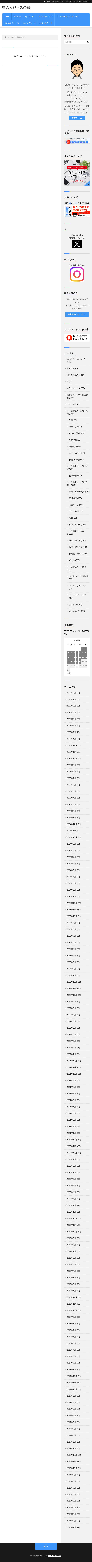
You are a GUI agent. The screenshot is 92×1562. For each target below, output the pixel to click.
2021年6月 (71, 1100)
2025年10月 (72, 759)
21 (80, 661)
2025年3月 (71, 805)
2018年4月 (71, 1350)
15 (83, 657)
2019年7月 (71, 1251)
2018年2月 (71, 1363)
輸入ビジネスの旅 (16, 7)
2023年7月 (71, 936)
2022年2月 (71, 1048)
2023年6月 (71, 943)
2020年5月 (71, 1186)
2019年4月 (71, 1271)
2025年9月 (71, 765)
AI (68, 382)
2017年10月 (72, 1389)
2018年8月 (71, 1324)
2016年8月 (71, 1481)
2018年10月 (72, 1310)
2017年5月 (71, 1422)
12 (74, 657)
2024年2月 (71, 890)
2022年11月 (72, 988)
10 (68, 657)
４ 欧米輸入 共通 (75, 531)
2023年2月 (71, 969)
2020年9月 (71, 1159)
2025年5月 (71, 791)
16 (86, 657)
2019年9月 (71, 1238)
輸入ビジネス (72, 388)
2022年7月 (71, 1015)
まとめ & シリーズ (11, 23)
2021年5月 (71, 1107)
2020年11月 (72, 1146)
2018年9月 (71, 1317)
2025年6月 (71, 785)
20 (77, 661)
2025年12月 (72, 745)
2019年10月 (72, 1232)
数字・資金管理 (76, 547)
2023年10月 (72, 916)
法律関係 (73, 446)
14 (80, 657)
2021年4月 (71, 1113)
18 (71, 661)
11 (71, 657)
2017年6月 (71, 1416)
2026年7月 (71, 699)
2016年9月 (71, 1475)
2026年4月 (71, 719)
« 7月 (69, 673)
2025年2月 (71, 811)
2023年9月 (71, 923)
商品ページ (74, 505)
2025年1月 (71, 818)
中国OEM (71, 368)
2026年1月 (71, 739)
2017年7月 (71, 1409)
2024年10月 (72, 837)
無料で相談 (29, 17)
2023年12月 (72, 903)
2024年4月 (71, 877)
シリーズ (70, 404)
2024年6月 (71, 864)
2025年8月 (71, 772)
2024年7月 (71, 857)
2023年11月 (72, 910)
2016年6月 (71, 1494)
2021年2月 (71, 1126)
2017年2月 (71, 1442)
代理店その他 (75, 524)
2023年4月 (71, 956)
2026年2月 (71, 732)
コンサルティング (45, 17)
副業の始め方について (77, 314)
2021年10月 (72, 1074)
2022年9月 (71, 1002)
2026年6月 (71, 706)
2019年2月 (71, 1284)
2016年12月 (72, 1455)
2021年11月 (72, 1067)
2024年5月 (71, 870)
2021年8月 (71, 1087)
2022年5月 (71, 1028)
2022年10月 (72, 995)
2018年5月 (71, 1343)
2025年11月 (72, 752)
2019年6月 (71, 1258)
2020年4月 (71, 1192)
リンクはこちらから (77, 265)
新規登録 (73, 440)
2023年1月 (71, 975)
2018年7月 (71, 1330)
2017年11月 (72, 1383)
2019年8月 (71, 1245)
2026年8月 (71, 693)
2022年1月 (71, 1054)
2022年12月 (72, 982)
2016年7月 (71, 1488)
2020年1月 (71, 1212)
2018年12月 (72, 1297)
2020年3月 (71, 1199)
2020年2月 (71, 1205)
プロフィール (77, 118)
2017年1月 (71, 1448)
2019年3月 (71, 1278)
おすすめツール (29, 23)
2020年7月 (71, 1172)
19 (74, 661)
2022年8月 (71, 1008)
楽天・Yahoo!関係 (77, 492)
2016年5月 (71, 1501)
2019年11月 (72, 1225)
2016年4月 (71, 1508)
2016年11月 (72, 1462)
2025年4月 (71, 798)
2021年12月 (72, 1061)
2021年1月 (71, 1133)
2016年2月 (71, 1521)
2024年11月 (72, 831)
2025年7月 (71, 778)
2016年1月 (71, 1527)
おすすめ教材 (75, 605)
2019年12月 (72, 1218)
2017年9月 (71, 1396)
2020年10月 (72, 1153)
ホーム (7, 17)
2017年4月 (71, 1429)
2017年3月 (71, 1435)
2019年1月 (71, 1291)
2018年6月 (71, 1337)
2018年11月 (72, 1304)
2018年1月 (71, 1370)
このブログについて (77, 595)
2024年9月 (71, 844)
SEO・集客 (74, 511)
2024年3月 (71, 883)
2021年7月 (71, 1094)
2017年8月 (71, 1402)
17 (68, 661)
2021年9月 (71, 1080)
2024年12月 (72, 824)
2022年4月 (71, 1034)
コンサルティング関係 (78, 576)
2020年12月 (72, 1140)
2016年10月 (72, 1468)
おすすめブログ (76, 611)
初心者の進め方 (73, 375)
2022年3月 (71, 1041)
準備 (71, 420)
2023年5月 (71, 949)
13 (77, 657)
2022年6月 (71, 1021)
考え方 (72, 560)
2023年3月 (71, 962)
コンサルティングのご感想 (67, 17)
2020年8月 (71, 1166)
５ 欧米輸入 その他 (76, 567)
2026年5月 (71, 713)
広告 (71, 518)
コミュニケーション (77, 586)
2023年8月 (71, 929)
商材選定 (73, 498)
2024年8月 (71, 851)
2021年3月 (71, 1120)
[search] (88, 42)
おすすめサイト (46, 23)
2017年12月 (72, 1376)
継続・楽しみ (75, 541)
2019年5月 (71, 1264)
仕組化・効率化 (76, 554)
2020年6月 (71, 1179)
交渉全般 (73, 476)
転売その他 (74, 460)
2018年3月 (71, 1356)
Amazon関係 (74, 433)
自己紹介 (17, 17)
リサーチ (73, 427)
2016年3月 (71, 1514)
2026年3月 (71, 726)
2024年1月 (71, 897)
